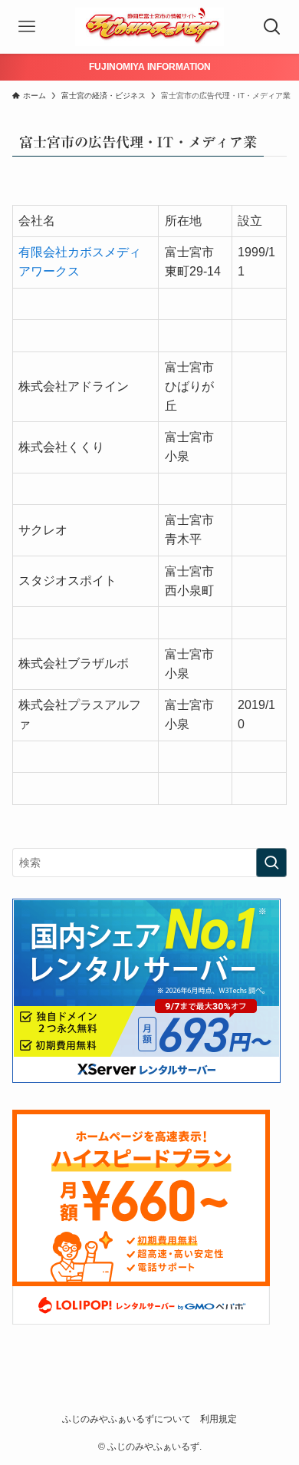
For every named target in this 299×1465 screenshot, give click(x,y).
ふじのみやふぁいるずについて (126, 1419)
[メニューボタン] (27, 27)
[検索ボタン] (272, 27)
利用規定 (218, 1419)
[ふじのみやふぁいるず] (149, 27)
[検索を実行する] (271, 862)
